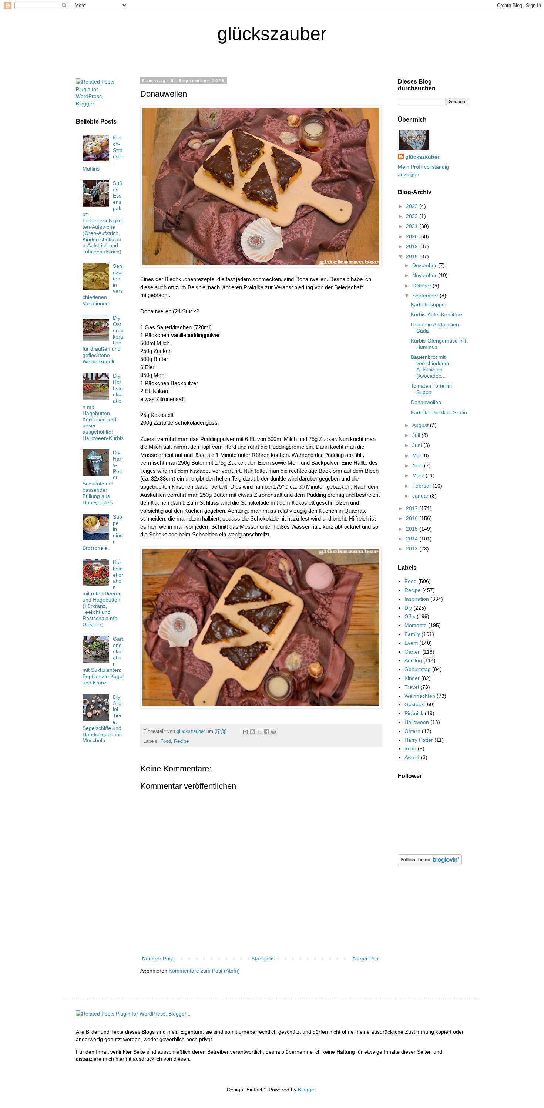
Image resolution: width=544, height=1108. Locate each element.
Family (412, 634)
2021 (412, 226)
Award (411, 757)
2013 (412, 549)
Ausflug (413, 660)
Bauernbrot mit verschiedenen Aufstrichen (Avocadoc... (431, 366)
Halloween (416, 722)
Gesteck (414, 704)
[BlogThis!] (252, 731)
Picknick (413, 713)
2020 (412, 236)
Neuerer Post (157, 958)
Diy (408, 608)
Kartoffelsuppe (428, 304)
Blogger (307, 1089)
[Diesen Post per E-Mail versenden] (245, 731)
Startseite (263, 958)
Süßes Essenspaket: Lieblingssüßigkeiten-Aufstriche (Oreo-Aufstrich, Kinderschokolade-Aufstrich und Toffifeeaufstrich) (103, 217)
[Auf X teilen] (259, 731)
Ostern (412, 731)
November (425, 275)
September (426, 296)
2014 (412, 539)
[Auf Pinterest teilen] (273, 731)
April (418, 465)
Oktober (422, 286)
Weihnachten (419, 696)
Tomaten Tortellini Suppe (431, 389)
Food (165, 741)
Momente (415, 625)
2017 (412, 508)
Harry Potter (418, 740)
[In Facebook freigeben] (266, 731)
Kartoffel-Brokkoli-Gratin (439, 412)
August (421, 425)
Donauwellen (426, 402)
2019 (412, 246)
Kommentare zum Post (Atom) (204, 971)
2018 (412, 256)
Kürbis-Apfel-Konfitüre (436, 314)
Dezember (425, 265)
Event (411, 643)
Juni (417, 445)
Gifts (409, 616)
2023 (412, 206)
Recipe (181, 741)
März (419, 475)
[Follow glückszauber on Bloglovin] (430, 863)
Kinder (412, 678)
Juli (417, 435)
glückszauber (422, 157)
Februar (422, 486)
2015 (412, 529)
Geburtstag (417, 669)
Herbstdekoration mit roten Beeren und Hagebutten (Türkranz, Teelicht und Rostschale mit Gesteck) (103, 593)
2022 (412, 216)
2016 (412, 518)
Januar (421, 496)
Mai (417, 455)
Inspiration (416, 599)
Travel (411, 687)
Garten (412, 652)
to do (410, 748)
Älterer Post (366, 958)
